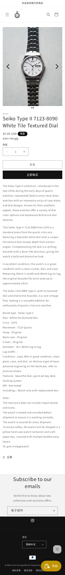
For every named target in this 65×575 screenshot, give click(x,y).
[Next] (57, 67)
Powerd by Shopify (39, 565)
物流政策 (40, 570)
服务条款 (28, 570)
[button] (7, 14)
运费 (16, 139)
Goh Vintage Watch (21, 565)
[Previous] (8, 67)
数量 (5, 144)
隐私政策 (16, 570)
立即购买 (32, 174)
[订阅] (54, 510)
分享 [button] (9, 457)
